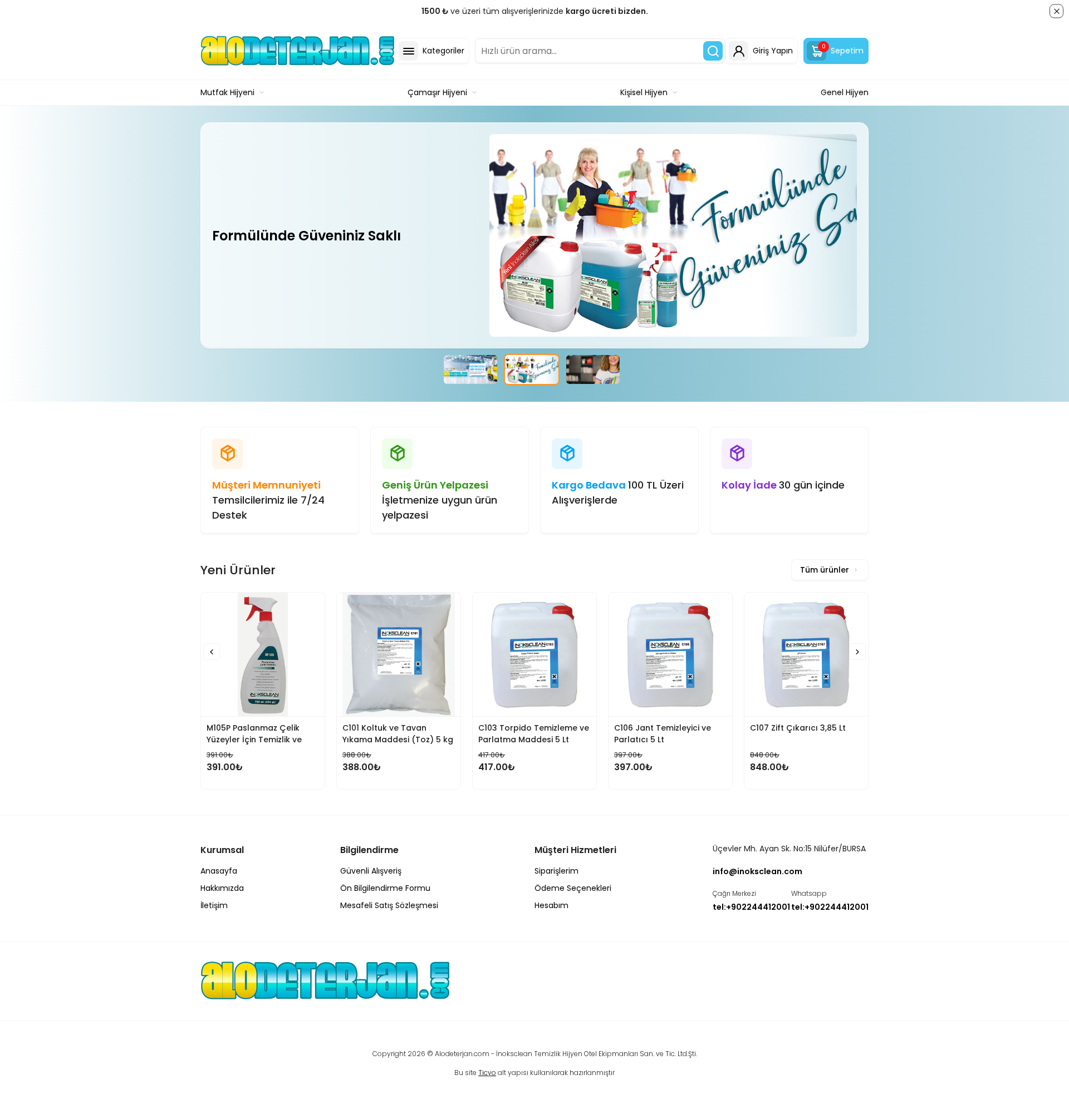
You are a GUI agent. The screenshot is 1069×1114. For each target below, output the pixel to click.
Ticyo (487, 1072)
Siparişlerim (556, 870)
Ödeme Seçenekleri (572, 888)
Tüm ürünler (824, 569)
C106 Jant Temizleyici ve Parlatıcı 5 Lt (571, 733)
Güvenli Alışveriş (370, 870)
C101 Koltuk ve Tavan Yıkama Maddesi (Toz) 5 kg (307, 733)
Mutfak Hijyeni (227, 92)
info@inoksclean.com (757, 871)
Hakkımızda (222, 888)
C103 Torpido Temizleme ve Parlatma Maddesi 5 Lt (443, 733)
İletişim (214, 905)
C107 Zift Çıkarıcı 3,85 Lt (707, 727)
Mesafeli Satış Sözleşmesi (389, 905)
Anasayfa (218, 870)
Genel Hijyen (845, 92)
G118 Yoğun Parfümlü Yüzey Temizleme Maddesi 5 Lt (849, 733)
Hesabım (551, 905)
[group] (470, 369)
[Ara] (713, 51)
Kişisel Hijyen (644, 92)
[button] (211, 651)
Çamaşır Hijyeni (437, 92)
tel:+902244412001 (751, 907)
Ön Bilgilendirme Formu (385, 888)
